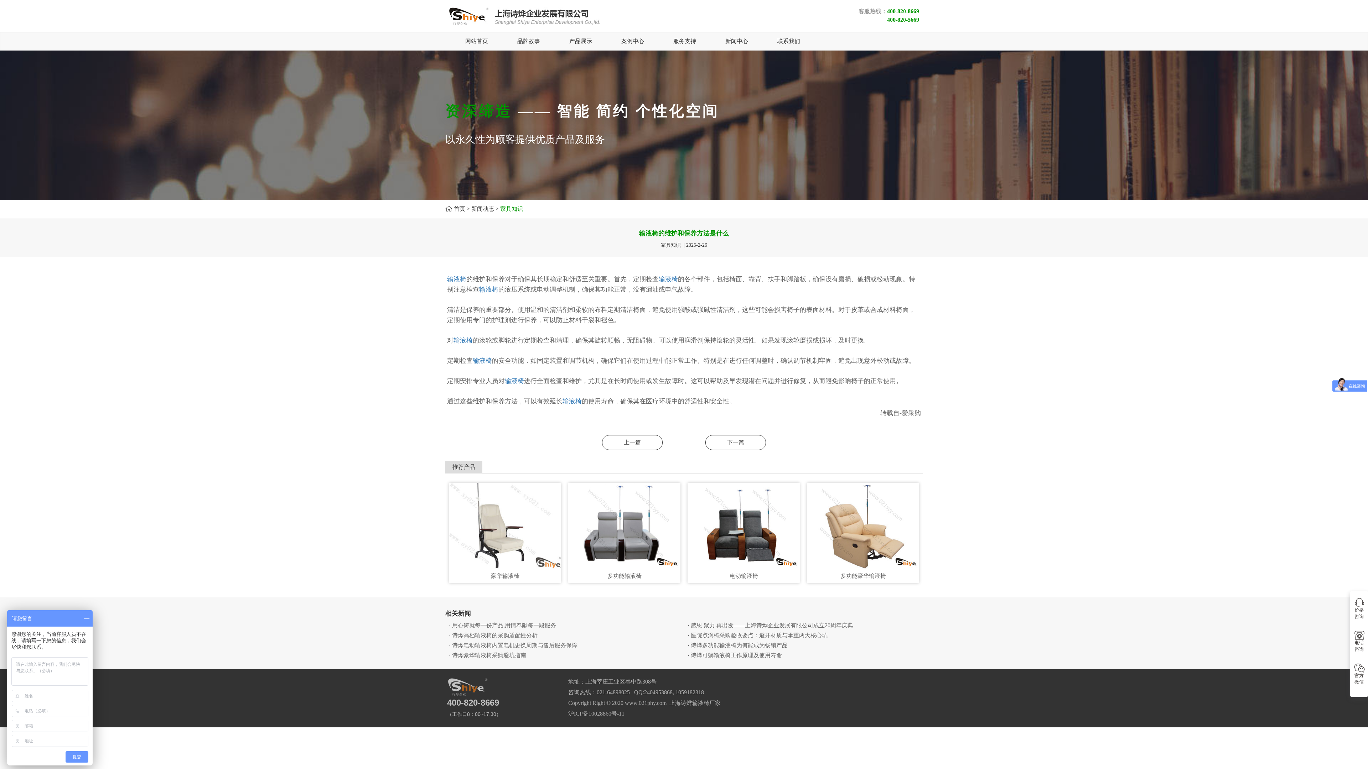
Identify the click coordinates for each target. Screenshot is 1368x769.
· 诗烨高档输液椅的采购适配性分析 (493, 635)
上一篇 (632, 442)
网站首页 (476, 41)
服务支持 (684, 41)
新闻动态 (482, 209)
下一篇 (735, 442)
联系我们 (788, 41)
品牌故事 (528, 41)
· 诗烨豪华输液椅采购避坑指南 (487, 655)
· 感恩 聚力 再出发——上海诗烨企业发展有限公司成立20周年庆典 (770, 625)
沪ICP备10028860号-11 (596, 714)
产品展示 (580, 41)
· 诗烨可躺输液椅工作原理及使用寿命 (735, 655)
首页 (459, 209)
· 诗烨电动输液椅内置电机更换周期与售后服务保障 (513, 645)
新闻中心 (736, 41)
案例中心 (632, 41)
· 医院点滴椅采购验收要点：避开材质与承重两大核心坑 (758, 635)
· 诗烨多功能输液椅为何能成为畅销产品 (738, 645)
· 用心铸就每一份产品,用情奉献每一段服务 (502, 625)
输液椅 (456, 279)
